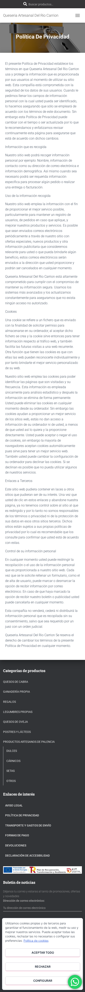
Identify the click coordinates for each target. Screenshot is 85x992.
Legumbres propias (17, 711)
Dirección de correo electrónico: (24, 900)
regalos (9, 701)
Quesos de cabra (15, 681)
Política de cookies (36, 940)
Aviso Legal (14, 805)
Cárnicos (13, 761)
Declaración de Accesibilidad (27, 855)
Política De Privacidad (22, 815)
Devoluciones (15, 845)
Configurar (42, 980)
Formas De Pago (17, 835)
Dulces (11, 750)
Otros (11, 781)
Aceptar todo (43, 952)
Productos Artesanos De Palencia (29, 741)
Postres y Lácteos (17, 731)
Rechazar (43, 966)
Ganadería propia (16, 691)
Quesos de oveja (15, 721)
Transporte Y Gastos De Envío (28, 825)
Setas (10, 770)
